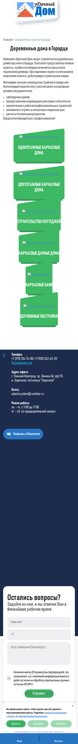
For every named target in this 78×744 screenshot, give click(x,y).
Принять (16, 723)
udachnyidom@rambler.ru (27, 394)
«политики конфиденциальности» (32, 716)
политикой (38, 676)
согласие (25, 680)
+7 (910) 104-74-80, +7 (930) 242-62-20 (34, 359)
